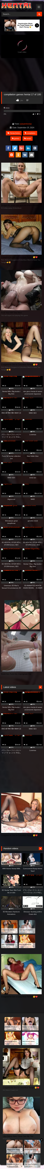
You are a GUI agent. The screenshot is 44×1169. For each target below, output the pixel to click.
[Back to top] (36, 1162)
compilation (31, 133)
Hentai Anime (15, 133)
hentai (28, 138)
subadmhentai (26, 124)
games (16, 138)
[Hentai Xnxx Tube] (18, 6)
